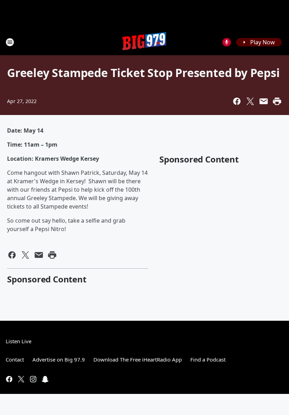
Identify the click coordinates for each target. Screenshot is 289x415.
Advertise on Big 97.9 (58, 359)
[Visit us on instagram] (33, 379)
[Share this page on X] (250, 101)
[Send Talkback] (226, 42)
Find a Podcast (208, 359)
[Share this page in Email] (264, 101)
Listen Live (18, 341)
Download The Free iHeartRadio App (137, 359)
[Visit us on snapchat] (45, 379)
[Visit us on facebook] (9, 379)
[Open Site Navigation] (10, 42)
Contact (15, 359)
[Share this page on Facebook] (237, 101)
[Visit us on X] (21, 379)
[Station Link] (144, 42)
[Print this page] (277, 101)
